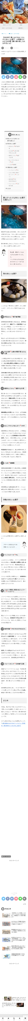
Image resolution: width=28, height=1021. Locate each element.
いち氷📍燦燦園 (12, 164)
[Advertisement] (14, 114)
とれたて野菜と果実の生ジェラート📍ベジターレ (14, 174)
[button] (25, 481)
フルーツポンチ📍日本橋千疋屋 (14, 184)
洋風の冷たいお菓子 (12, 167)
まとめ (9, 188)
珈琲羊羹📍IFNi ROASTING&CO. (13, 180)
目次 (13, 134)
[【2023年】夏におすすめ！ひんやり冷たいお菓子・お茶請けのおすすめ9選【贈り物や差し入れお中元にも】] (12, 77)
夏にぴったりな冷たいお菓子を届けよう (13, 139)
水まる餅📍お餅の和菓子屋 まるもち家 (14, 151)
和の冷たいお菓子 (11, 143)
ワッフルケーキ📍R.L (14, 170)
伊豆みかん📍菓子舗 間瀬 (14, 147)
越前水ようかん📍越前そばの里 (14, 156)
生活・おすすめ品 (6, 856)
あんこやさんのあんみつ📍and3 (14, 161)
